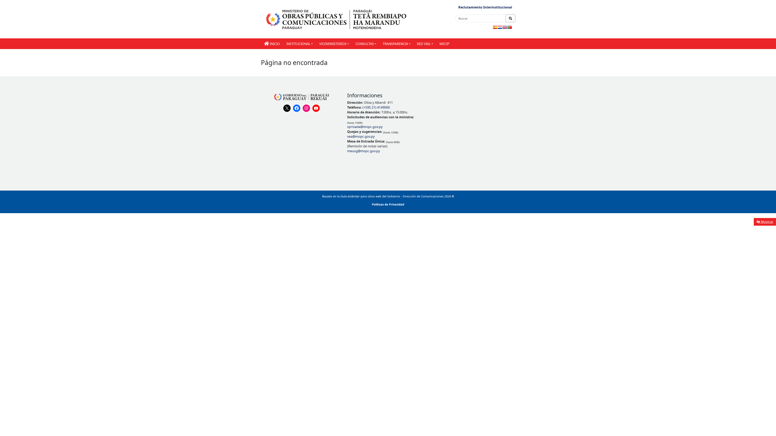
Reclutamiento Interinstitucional (485, 7)
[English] (505, 27)
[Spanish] (495, 27)
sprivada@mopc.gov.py (365, 127)
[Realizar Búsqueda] (510, 18)
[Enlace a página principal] (337, 19)
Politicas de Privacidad (388, 204)
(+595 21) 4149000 (376, 107)
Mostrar (766, 222)
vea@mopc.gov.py (361, 136)
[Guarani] (500, 27)
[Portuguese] (509, 27)
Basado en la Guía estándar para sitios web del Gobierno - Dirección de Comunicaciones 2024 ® (388, 196)
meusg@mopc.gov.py (363, 151)
